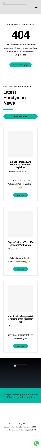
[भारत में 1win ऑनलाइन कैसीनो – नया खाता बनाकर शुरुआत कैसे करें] (20, 298)
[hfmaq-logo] (20, 365)
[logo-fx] (14, 3)
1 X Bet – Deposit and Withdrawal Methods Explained (20, 165)
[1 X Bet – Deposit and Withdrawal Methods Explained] (20, 144)
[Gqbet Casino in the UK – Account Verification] (20, 224)
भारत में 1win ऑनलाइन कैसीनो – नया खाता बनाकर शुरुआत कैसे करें (20, 319)
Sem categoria (21, 171)
